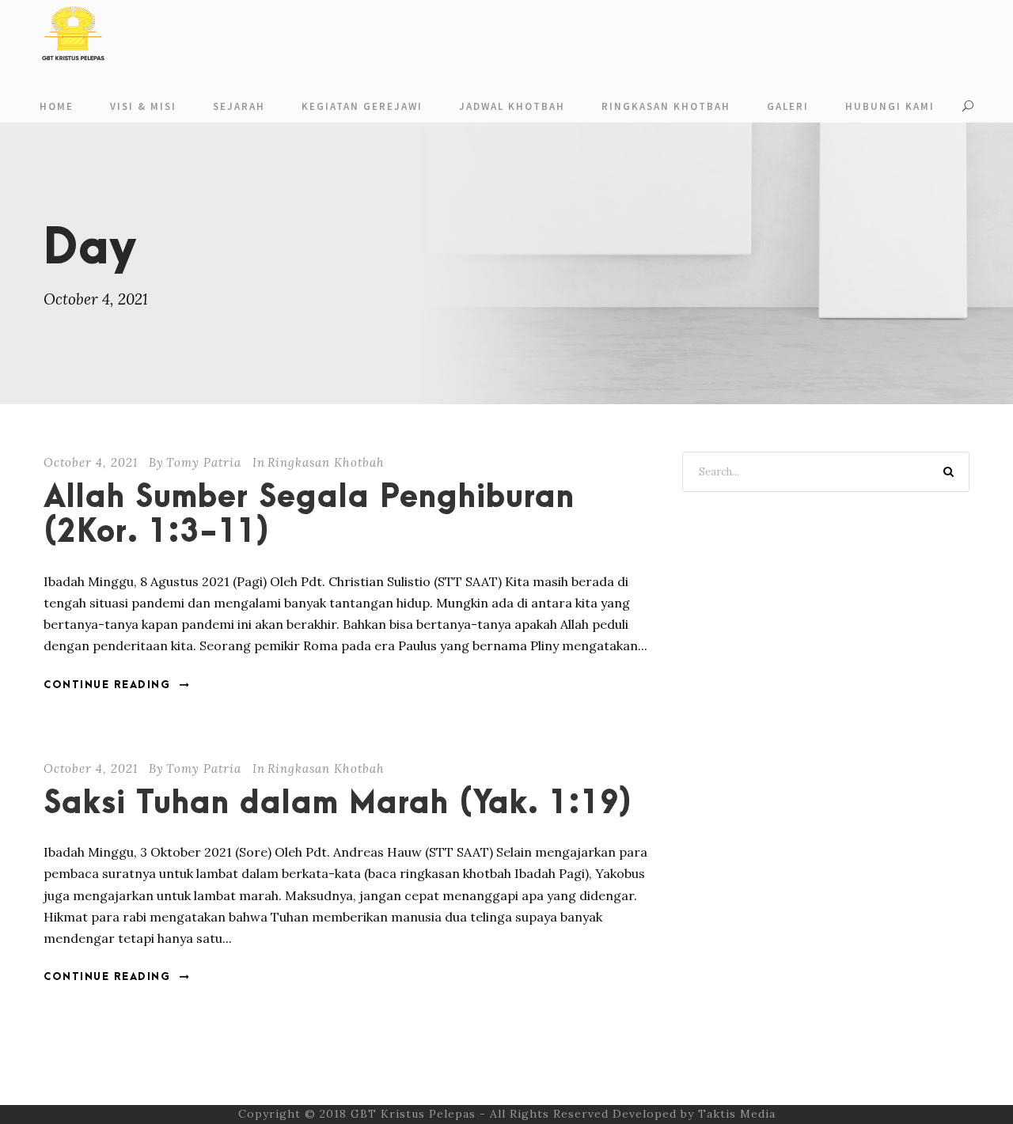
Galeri (788, 106)
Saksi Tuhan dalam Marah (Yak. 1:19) (338, 804)
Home (57, 106)
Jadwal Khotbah (512, 106)
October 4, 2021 (91, 462)
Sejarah (239, 106)
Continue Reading (107, 685)
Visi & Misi (143, 106)
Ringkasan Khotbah (665, 106)
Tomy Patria (203, 462)
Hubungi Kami (890, 106)
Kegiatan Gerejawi (362, 106)
